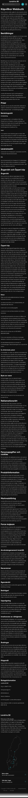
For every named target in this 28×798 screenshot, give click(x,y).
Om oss (5, 790)
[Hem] (14, 1)
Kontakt (12, 790)
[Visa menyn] (26, 4)
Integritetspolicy (22, 788)
